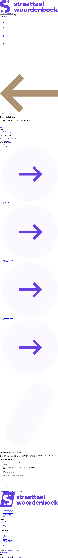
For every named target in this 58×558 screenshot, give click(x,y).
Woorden (14, 491)
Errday (20, 557)
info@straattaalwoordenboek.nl (12, 550)
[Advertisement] (29, 63)
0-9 (3, 51)
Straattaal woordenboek (5, 491)
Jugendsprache (3, 552)
